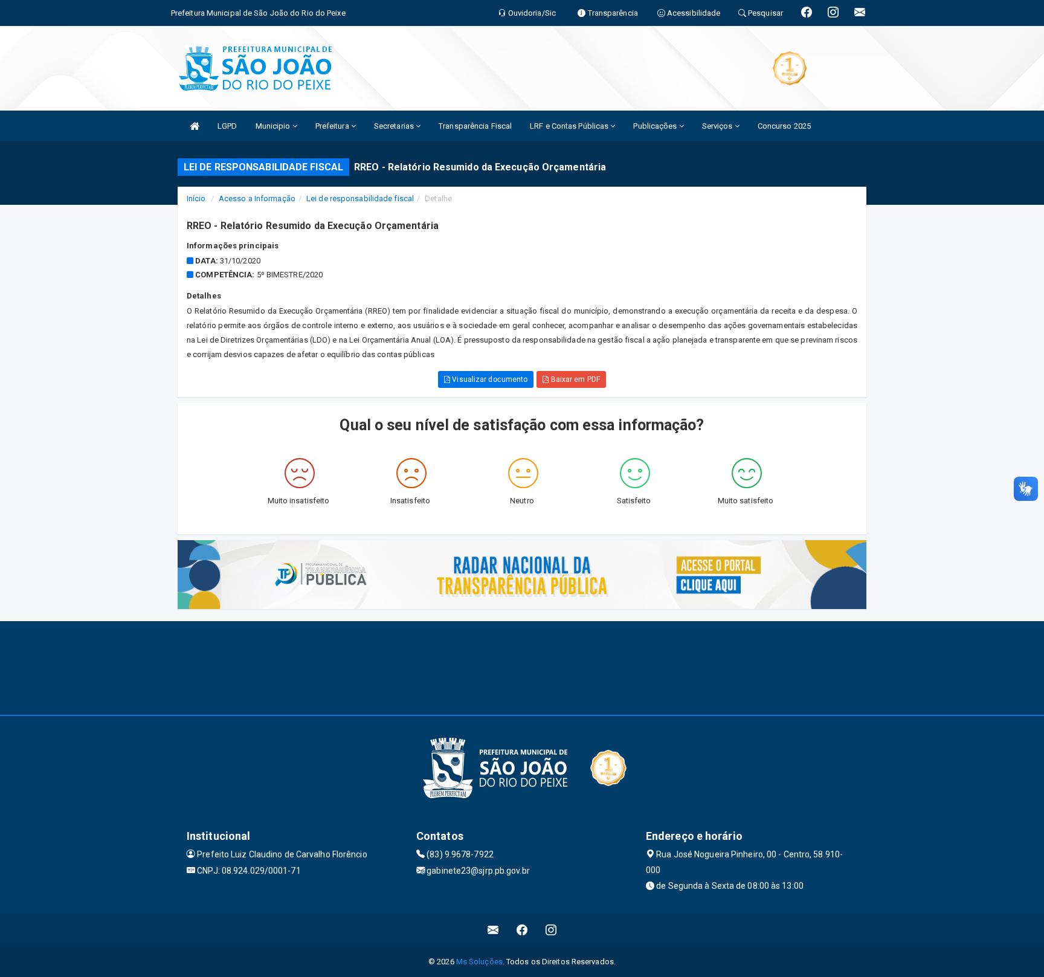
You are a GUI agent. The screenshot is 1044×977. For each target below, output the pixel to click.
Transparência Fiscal (475, 126)
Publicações (655, 126)
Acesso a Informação (257, 198)
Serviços (718, 126)
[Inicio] (194, 126)
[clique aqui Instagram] (551, 930)
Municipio (274, 126)
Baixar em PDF (574, 379)
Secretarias (395, 126)
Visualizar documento (488, 379)
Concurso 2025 (784, 126)
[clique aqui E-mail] (493, 930)
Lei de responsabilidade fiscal (360, 198)
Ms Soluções (479, 961)
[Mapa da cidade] (522, 666)
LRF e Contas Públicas (570, 126)
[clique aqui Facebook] (522, 930)
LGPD (227, 126)
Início (196, 198)
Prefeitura (333, 126)
